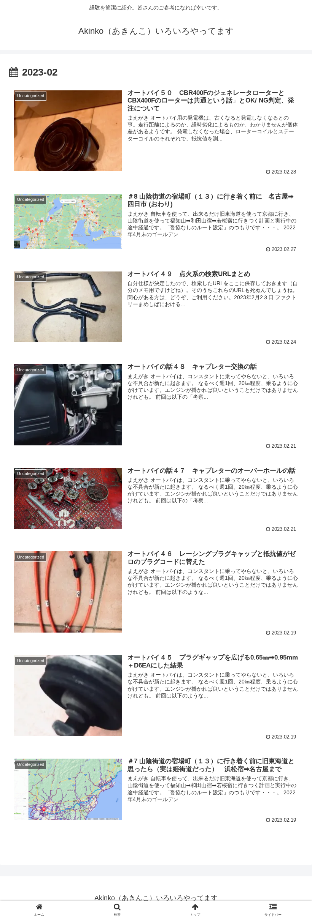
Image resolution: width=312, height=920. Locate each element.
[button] (288, 721)
